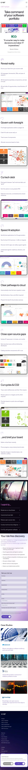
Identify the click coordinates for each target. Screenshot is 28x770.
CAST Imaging (4, 722)
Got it (19, 763)
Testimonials (4, 738)
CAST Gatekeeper (5, 724)
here (20, 613)
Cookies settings (7, 763)
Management (4, 751)
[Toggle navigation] (26, 2)
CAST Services (4, 728)
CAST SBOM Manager (6, 726)
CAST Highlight (5, 6)
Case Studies (4, 736)
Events (2, 734)
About (2, 749)
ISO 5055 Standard (5, 742)
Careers (3, 753)
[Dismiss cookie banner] (26, 756)
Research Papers (5, 740)
